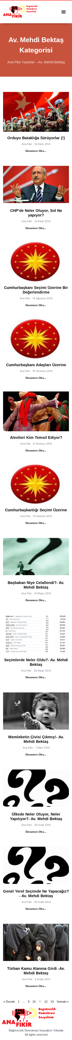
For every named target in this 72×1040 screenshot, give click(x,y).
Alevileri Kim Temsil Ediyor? (36, 437)
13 (52, 1001)
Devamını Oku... (36, 150)
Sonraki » (63, 1001)
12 (45, 1001)
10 (34, 1001)
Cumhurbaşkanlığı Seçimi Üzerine (36, 510)
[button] (63, 11)
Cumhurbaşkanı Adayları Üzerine (36, 365)
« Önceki (9, 1001)
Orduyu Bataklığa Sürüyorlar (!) (36, 138)
